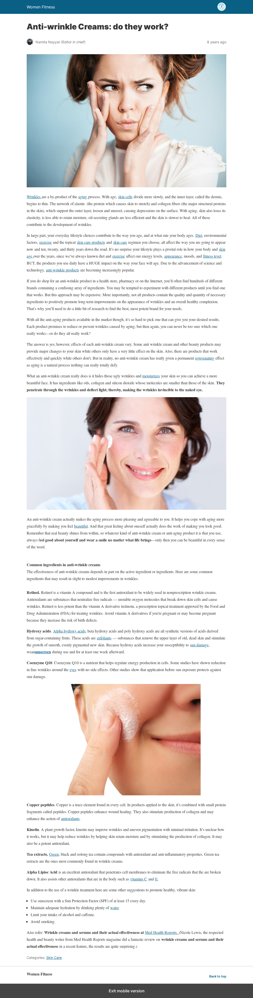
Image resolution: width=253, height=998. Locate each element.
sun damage (199, 644)
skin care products (91, 242)
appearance (173, 256)
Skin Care (54, 957)
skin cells (125, 196)
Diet (198, 235)
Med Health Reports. (162, 932)
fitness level (212, 256)
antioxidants (70, 818)
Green (54, 854)
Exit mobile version (127, 990)
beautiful (81, 526)
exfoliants (104, 637)
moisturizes (151, 375)
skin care (120, 242)
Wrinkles (34, 196)
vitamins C (138, 878)
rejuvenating (204, 358)
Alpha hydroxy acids (69, 630)
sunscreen (42, 652)
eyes (73, 669)
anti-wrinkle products (62, 269)
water (114, 907)
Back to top (217, 976)
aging (83, 196)
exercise (45, 242)
